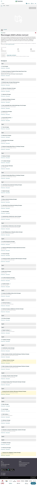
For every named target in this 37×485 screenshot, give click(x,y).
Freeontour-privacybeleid (23, 464)
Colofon (20, 461)
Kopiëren (28, 3)
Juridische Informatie (22, 465)
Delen (33, 3)
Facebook (3, 473)
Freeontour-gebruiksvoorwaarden (24, 462)
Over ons (2, 462)
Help (1, 461)
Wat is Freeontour (3, 465)
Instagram (3, 474)
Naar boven (33, 477)
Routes (3, 3)
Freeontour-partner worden (5, 464)
